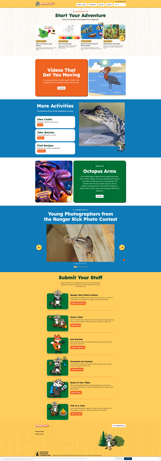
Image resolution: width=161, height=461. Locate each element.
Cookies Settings (119, 458)
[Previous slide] (39, 247)
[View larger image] (80, 243)
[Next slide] (122, 38)
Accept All (128, 458)
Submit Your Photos (78, 303)
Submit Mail (76, 325)
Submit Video (76, 392)
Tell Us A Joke (76, 414)
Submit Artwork (77, 369)
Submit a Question (78, 347)
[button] (75, 267)
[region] (80, 459)
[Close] (159, 458)
